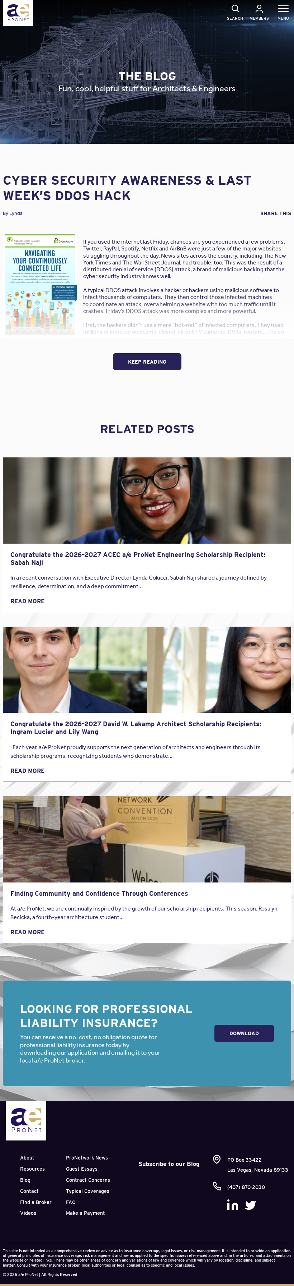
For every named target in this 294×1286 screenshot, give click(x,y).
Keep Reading (147, 362)
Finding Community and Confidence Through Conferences (99, 893)
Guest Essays (82, 1169)
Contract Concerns (88, 1180)
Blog (25, 1180)
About (27, 1158)
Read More (27, 601)
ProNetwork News (87, 1158)
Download (244, 1033)
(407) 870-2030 (246, 1187)
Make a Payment (85, 1213)
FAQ (71, 1202)
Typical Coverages (87, 1191)
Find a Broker (36, 1202)
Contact (29, 1191)
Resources (32, 1169)
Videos (28, 1213)
